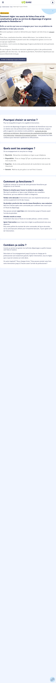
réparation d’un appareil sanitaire (26, 135)
